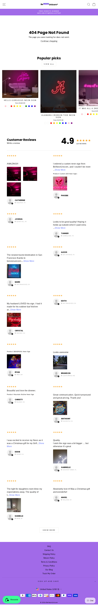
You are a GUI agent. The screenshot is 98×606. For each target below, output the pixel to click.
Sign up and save (48, 581)
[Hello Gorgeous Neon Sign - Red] (11, 106)
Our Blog (49, 570)
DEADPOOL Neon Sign (22, 351)
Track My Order (49, 574)
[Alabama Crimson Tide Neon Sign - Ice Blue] (66, 123)
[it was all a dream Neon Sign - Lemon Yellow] (94, 114)
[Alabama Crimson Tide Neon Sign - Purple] (72, 123)
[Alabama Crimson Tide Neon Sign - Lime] (60, 123)
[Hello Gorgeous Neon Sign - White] (8, 106)
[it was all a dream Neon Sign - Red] (88, 114)
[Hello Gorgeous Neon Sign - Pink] (6, 106)
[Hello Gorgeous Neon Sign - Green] (26, 106)
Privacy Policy (49, 566)
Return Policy (49, 558)
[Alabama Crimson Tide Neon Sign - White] (45, 123)
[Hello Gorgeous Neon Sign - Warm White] (23, 106)
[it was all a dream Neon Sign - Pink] (82, 114)
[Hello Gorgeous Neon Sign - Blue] (29, 106)
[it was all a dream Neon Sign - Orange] (91, 114)
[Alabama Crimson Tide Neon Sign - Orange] (54, 123)
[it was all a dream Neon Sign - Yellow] (97, 114)
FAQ (49, 546)
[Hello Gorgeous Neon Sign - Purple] (35, 106)
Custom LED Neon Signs (68, 174)
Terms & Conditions (49, 562)
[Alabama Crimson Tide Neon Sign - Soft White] (48, 123)
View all (49, 64)
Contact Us (49, 550)
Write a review (13, 143)
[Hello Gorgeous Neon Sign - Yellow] (20, 106)
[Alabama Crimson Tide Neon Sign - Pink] (69, 123)
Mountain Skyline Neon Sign (24, 394)
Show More (60, 170)
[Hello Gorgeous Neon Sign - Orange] (14, 106)
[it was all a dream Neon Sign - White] (85, 114)
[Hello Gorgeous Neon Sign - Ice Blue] (32, 106)
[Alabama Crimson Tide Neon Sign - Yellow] (57, 123)
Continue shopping (49, 41)
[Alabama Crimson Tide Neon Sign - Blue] (63, 123)
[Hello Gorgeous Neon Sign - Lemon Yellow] (17, 106)
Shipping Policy (49, 554)
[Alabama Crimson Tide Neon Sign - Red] (51, 123)
